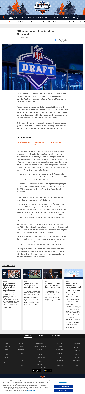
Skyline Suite (39, 354)
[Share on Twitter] (59, 41)
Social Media (77, 362)
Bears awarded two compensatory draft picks (39, 142)
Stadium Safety (59, 365)
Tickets (40, 340)
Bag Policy (59, 346)
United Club (39, 364)
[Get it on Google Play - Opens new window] (48, 371)
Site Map (77, 365)
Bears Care (76, 347)
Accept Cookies (63, 390)
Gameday (59, 340)
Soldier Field (59, 362)
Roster (7, 343)
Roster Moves (21, 356)
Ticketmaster (39, 361)
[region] (42, 386)
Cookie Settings (63, 382)
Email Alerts (76, 354)
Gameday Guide (59, 349)
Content (21, 340)
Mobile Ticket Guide (39, 351)
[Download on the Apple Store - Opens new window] (36, 370)
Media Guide (7, 351)
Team (7, 340)
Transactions (7, 362)
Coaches (7, 349)
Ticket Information (39, 343)
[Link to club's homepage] (5, 17)
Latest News (21, 343)
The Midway (39, 349)
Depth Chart (7, 346)
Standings (7, 357)
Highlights (21, 362)
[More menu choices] (52, 17)
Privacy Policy (31, 390)
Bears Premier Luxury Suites (39, 346)
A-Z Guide (59, 343)
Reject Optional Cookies (63, 386)
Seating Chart (59, 360)
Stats (7, 360)
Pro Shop (77, 357)
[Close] (82, 386)
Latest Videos (21, 349)
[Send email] (62, 41)
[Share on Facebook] (56, 41)
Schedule (7, 354)
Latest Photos (21, 346)
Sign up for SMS (77, 360)
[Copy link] (65, 40)
